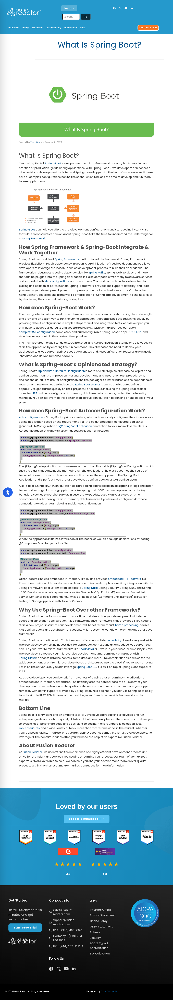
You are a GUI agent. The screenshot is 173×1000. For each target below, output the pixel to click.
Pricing (25, 27)
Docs (82, 27)
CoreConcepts (109, 991)
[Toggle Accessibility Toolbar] (8, 492)
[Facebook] (114, 8)
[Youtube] (126, 8)
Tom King (35, 142)
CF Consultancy (53, 27)
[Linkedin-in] (131, 8)
